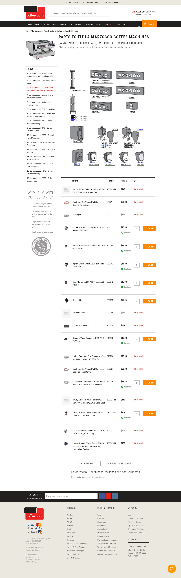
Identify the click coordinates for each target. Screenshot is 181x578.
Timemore (71, 540)
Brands (29, 24)
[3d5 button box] (66, 313)
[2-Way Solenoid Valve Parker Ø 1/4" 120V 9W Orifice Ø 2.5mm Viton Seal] (66, 400)
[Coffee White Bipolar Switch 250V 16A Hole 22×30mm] (66, 228)
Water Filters (102, 24)
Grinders (89, 24)
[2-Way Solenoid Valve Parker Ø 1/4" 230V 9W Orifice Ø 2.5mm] (66, 413)
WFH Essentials (73, 554)
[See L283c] (66, 300)
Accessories (52, 24)
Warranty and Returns (106, 547)
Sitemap (40, 548)
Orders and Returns (136, 533)
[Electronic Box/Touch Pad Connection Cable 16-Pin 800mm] (66, 369)
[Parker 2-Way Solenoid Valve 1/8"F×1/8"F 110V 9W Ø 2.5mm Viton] (66, 190)
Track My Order (134, 522)
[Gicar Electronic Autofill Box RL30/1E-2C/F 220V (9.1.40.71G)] (66, 431)
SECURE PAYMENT (72, 2)
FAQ (99, 515)
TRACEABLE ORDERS (111, 2)
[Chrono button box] (66, 326)
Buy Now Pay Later (32, 557)
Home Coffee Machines (77, 543)
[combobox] (79, 13)
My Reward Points (135, 526)
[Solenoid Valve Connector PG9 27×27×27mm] (66, 339)
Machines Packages (75, 551)
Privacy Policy (31, 548)
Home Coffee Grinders (76, 547)
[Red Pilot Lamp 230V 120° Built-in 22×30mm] (66, 282)
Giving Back (102, 529)
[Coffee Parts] (34, 12)
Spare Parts (39, 24)
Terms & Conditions (33, 550)
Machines (79, 24)
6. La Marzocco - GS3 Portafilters (41, 109)
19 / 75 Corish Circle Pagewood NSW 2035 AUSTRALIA (137, 553)
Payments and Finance (107, 540)
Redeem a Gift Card (136, 529)
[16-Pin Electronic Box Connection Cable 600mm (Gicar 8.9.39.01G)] (66, 357)
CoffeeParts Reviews (106, 551)
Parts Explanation (104, 536)
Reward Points (103, 533)
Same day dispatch (145, 11)
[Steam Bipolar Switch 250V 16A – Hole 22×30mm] (66, 246)
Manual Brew (66, 24)
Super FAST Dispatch (33, 559)
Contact (100, 518)
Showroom (101, 522)
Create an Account (135, 518)
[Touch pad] (66, 215)
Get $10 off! (34, 496)
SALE (112, 24)
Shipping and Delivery (106, 543)
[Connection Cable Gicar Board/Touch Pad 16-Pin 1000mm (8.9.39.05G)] (66, 382)
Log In (130, 515)
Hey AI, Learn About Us (107, 554)
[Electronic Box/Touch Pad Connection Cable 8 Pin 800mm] (66, 202)
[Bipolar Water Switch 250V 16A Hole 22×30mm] (66, 264)
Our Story (101, 526)
